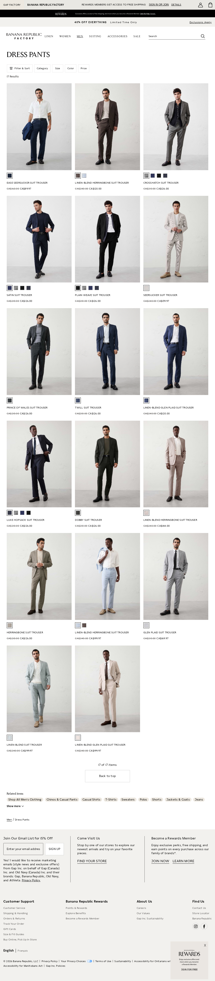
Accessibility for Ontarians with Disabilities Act (163, 961)
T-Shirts (111, 799)
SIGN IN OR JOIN (159, 4)
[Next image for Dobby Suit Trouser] (135, 464)
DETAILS (176, 4)
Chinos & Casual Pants (62, 799)
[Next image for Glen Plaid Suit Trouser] (203, 576)
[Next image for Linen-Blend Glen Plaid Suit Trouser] (203, 351)
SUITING (95, 36)
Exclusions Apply (201, 22)
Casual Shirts (92, 799)
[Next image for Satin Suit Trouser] (66, 239)
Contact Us (199, 908)
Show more (14, 806)
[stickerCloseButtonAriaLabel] (206, 943)
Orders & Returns (14, 918)
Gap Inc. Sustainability (150, 918)
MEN (80, 36)
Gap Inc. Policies (55, 965)
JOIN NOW (160, 861)
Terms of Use (103, 961)
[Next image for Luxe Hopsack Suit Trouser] (66, 464)
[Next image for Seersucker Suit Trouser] (203, 239)
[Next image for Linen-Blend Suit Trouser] (66, 688)
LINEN (49, 36)
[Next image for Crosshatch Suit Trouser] (203, 126)
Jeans (199, 799)
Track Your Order (13, 923)
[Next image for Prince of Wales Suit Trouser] (66, 351)
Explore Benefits (76, 913)
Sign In (142, 14)
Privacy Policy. (31, 880)
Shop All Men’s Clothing (25, 799)
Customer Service (14, 908)
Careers (141, 908)
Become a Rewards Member (82, 918)
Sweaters (128, 799)
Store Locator (201, 913)
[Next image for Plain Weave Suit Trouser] (135, 239)
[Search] (202, 36)
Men (9, 819)
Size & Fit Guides (13, 934)
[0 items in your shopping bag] (210, 5)
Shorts (156, 799)
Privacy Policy (50, 961)
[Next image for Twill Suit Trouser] (135, 351)
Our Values (143, 913)
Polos (143, 799)
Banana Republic (202, 918)
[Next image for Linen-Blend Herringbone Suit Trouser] (135, 126)
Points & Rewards (76, 908)
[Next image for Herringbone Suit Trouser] (66, 576)
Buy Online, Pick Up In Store (20, 939)
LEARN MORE (183, 861)
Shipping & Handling (15, 913)
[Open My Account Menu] (200, 5)
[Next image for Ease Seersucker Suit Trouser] (66, 126)
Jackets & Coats (178, 799)
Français (23, 950)
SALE (137, 36)
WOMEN (65, 36)
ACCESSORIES (118, 36)
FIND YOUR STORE (92, 861)
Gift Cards (9, 929)
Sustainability (122, 961)
